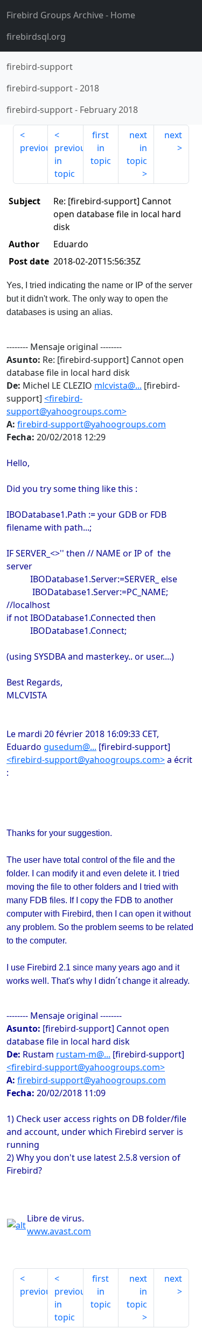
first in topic (100, 148)
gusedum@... (70, 747)
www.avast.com (59, 1231)
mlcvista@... (118, 385)
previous (34, 148)
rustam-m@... (83, 1054)
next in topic (137, 148)
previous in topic (68, 161)
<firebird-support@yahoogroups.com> (85, 760)
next (173, 135)
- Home (70, 15)
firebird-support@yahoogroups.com (91, 424)
